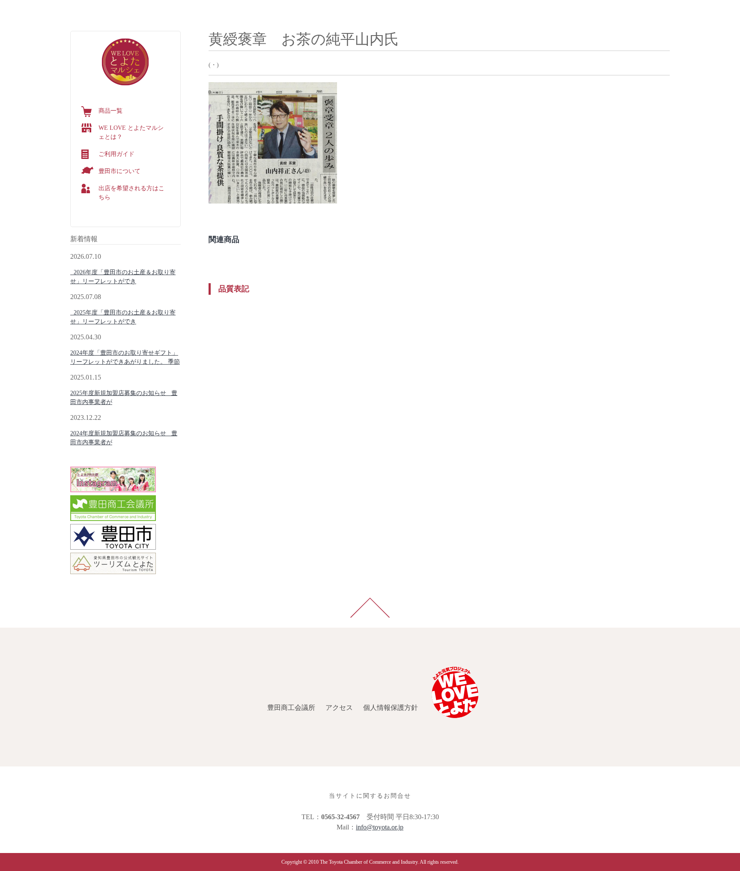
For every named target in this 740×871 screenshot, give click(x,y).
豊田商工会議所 (29, 10)
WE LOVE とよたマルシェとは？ (131, 132)
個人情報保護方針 (128, 10)
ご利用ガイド (116, 154)
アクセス (77, 10)
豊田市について (119, 171)
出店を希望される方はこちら (131, 193)
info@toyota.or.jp (379, 827)
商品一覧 (110, 111)
